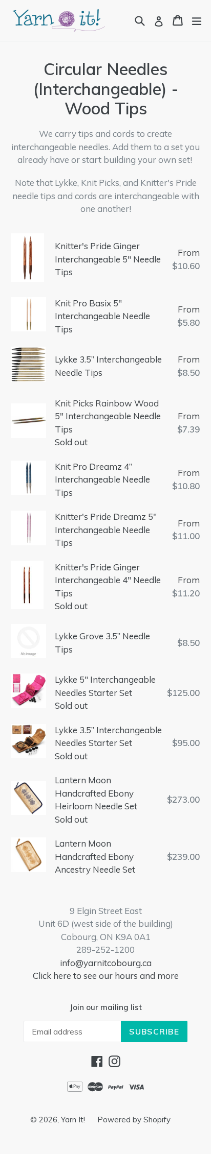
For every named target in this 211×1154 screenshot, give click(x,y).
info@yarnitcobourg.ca (106, 962)
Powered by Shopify (134, 1119)
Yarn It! (74, 1119)
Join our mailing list (106, 1007)
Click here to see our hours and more (106, 975)
